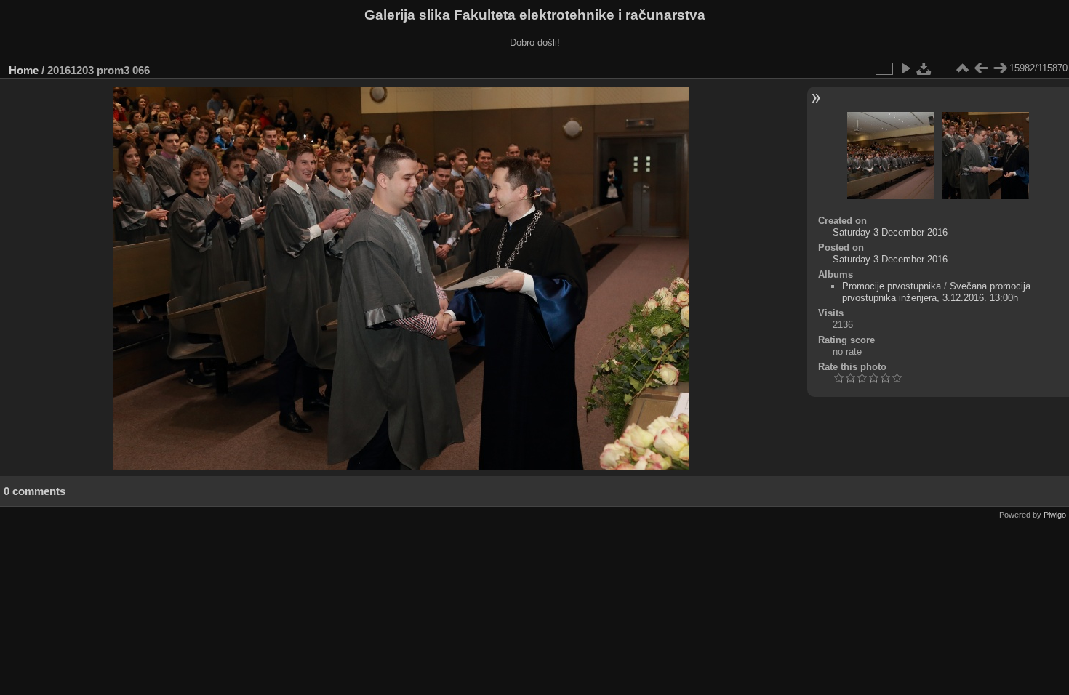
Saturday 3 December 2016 (890, 232)
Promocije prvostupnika (891, 286)
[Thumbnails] (962, 68)
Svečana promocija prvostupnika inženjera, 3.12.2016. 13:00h (936, 292)
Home (24, 70)
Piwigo (1055, 514)
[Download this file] (924, 68)
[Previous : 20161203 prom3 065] (981, 68)
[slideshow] (905, 68)
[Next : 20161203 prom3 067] (999, 68)
